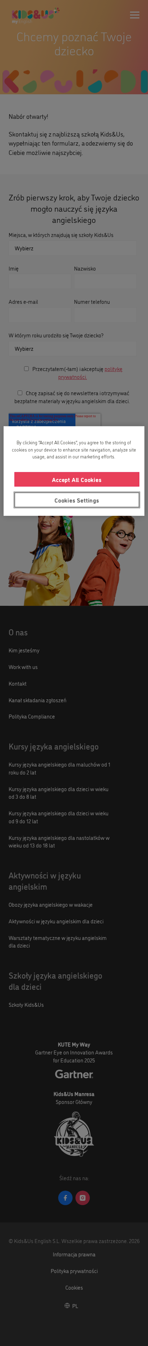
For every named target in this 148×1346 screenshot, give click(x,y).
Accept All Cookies (76, 479)
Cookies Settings (77, 500)
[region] (74, 471)
